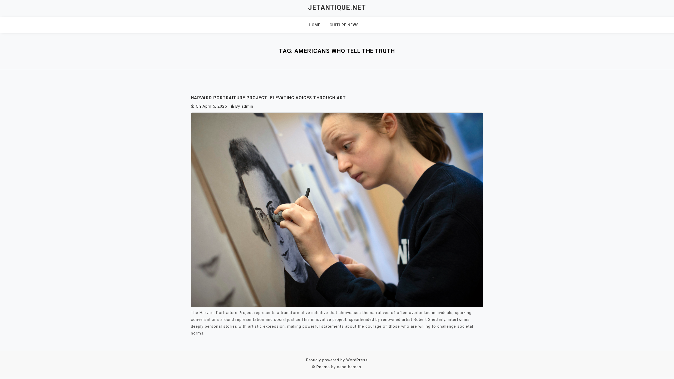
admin (247, 106)
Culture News (344, 25)
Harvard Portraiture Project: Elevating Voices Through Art (268, 97)
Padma (323, 367)
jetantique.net (337, 7)
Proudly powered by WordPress (337, 360)
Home (314, 25)
